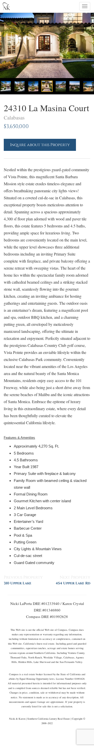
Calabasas (14, 117)
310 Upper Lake (17, 583)
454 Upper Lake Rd (73, 583)
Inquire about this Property (40, 145)
